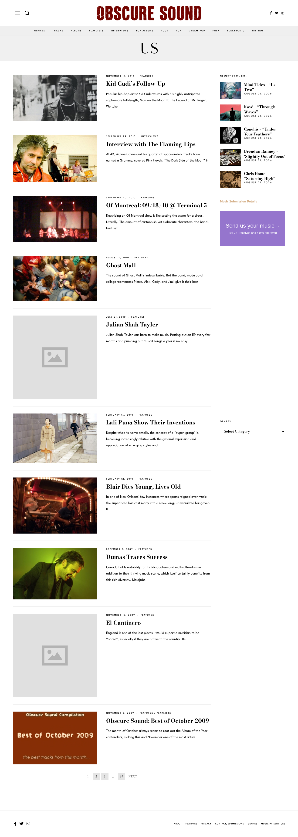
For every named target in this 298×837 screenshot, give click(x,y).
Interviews (120, 31)
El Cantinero (123, 623)
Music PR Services (273, 824)
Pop (178, 31)
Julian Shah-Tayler (132, 324)
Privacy (206, 824)
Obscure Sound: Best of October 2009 (157, 720)
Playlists (96, 31)
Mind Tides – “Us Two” (259, 87)
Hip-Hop (258, 31)
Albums (76, 31)
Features (146, 76)
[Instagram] (282, 13)
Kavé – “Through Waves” (259, 109)
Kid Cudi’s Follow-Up (135, 83)
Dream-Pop (197, 31)
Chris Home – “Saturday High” (259, 176)
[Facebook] (271, 13)
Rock (165, 31)
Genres (39, 31)
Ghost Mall (121, 265)
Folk (216, 31)
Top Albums (144, 31)
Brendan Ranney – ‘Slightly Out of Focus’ (264, 153)
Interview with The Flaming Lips (151, 144)
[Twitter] (276, 13)
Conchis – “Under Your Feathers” (260, 131)
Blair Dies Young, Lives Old (143, 486)
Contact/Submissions (229, 824)
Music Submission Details (238, 201)
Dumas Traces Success (137, 557)
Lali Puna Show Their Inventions (150, 422)
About (178, 824)
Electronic (236, 31)
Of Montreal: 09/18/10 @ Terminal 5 (156, 205)
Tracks (58, 31)
